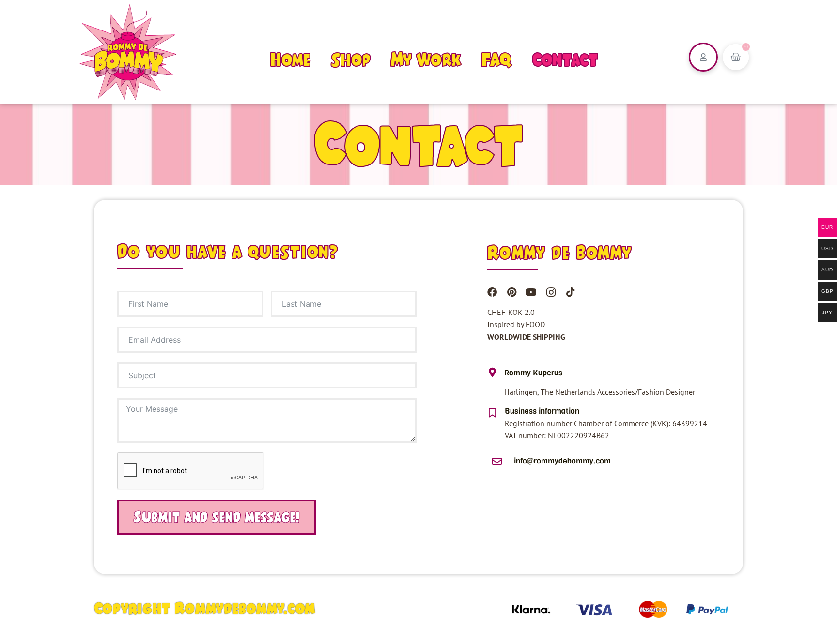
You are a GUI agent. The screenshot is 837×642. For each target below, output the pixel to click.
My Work (426, 59)
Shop (351, 59)
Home (290, 59)
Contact (565, 59)
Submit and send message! (216, 517)
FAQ (496, 59)
